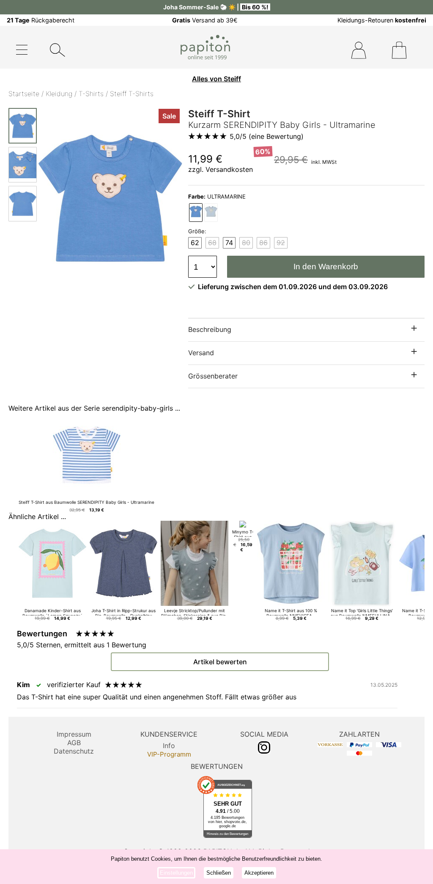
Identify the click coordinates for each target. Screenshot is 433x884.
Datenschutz (74, 751)
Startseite (23, 93)
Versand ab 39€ (205, 20)
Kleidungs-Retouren (381, 20)
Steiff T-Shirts (131, 93)
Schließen (218, 873)
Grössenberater (213, 376)
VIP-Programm (169, 754)
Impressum (74, 734)
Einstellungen (176, 873)
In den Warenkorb (325, 266)
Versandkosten (229, 169)
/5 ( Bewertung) (267, 136)
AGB (74, 742)
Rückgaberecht (40, 20)
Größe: (197, 231)
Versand (201, 352)
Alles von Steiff (216, 79)
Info (169, 745)
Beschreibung (209, 329)
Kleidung (59, 93)
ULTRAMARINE (217, 196)
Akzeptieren (259, 873)
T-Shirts (91, 93)
